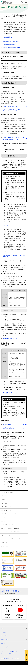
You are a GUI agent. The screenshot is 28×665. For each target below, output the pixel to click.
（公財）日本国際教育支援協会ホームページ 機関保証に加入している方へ (14, 138)
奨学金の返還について (6, 506)
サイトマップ (4, 651)
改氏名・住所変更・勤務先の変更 (11, 110)
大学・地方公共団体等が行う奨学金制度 (10, 538)
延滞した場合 (4, 521)
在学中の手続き (4, 499)
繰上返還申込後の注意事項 (9, 44)
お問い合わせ (11, 653)
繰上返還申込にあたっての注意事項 (11, 41)
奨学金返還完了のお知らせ (10, 106)
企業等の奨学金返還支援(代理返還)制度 (10, 528)
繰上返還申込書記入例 (9, 428)
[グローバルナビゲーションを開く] (26, 2)
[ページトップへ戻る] (26, 663)
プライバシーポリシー (6, 656)
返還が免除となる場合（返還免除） (9, 513)
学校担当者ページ (5, 542)
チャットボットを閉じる (25, 649)
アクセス (3, 653)
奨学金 (7, 590)
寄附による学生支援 (5, 639)
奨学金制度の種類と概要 (6, 492)
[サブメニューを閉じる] (27, 503)
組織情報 (3, 643)
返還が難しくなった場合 (6, 517)
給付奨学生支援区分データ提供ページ (10, 546)
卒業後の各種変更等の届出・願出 (9, 510)
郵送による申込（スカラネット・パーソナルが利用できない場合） (14, 256)
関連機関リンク (13, 651)
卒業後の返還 (4, 503)
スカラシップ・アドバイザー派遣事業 (10, 531)
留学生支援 (3, 632)
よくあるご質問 (4, 646)
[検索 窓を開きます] (22, 2)
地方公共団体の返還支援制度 (8, 524)
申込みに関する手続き (6, 496)
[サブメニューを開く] (27, 510)
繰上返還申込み (8, 37)
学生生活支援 (4, 635)
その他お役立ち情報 (5, 535)
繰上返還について (17, 591)
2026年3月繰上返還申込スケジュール (11, 47)
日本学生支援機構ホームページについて (10, 658)
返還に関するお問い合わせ (10, 338)
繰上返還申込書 (7, 424)
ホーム (2, 590)
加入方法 (6, 225)
